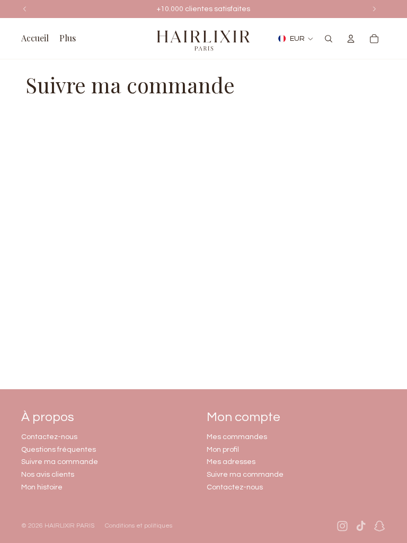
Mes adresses (231, 462)
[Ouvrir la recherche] (328, 38)
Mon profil (223, 449)
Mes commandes (237, 437)
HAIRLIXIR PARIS (69, 525)
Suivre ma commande (59, 462)
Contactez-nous (49, 437)
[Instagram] (342, 526)
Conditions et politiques (138, 525)
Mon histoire (42, 487)
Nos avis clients (47, 474)
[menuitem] (67, 39)
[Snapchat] (379, 526)
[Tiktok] (361, 526)
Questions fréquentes (58, 449)
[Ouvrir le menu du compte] (350, 38)
